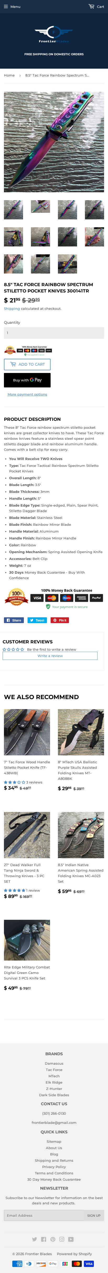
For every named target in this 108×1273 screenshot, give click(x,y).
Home (9, 75)
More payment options (27, 394)
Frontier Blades (38, 1254)
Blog (54, 1154)
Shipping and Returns (54, 1160)
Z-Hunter (54, 1089)
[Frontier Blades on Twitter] (34, 1240)
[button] (15, 782)
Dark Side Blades (54, 1095)
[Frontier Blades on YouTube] (71, 1240)
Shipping (12, 308)
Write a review (50, 656)
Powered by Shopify (74, 1254)
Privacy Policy (54, 1167)
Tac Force (54, 1070)
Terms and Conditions (54, 1173)
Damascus (54, 1063)
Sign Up (94, 1216)
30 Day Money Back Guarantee (54, 1179)
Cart (100, 6)
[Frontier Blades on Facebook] (43, 1240)
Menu (15, 6)
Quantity (12, 322)
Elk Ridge (54, 1082)
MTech (54, 1076)
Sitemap (54, 1141)
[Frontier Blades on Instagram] (61, 1240)
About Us (54, 1148)
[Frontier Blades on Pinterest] (53, 1240)
